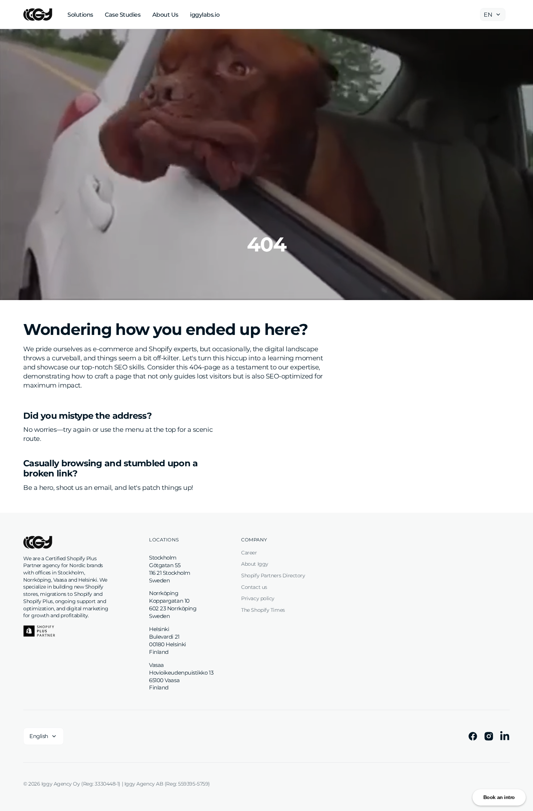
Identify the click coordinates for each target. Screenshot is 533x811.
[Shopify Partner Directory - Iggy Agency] (39, 631)
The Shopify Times (263, 610)
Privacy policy (257, 598)
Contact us (254, 587)
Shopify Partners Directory (273, 575)
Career (249, 552)
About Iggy (254, 564)
